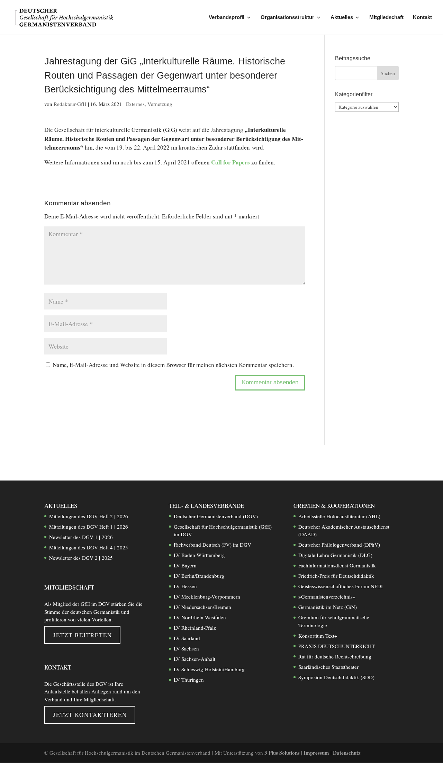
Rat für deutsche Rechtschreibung (334, 656)
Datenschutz (347, 752)
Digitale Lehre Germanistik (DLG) (335, 554)
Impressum (317, 752)
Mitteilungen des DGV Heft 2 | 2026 (88, 516)
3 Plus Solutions (282, 752)
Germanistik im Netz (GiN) (327, 606)
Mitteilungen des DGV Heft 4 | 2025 (88, 547)
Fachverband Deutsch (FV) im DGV (212, 544)
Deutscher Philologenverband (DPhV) (339, 544)
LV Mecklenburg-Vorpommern (207, 596)
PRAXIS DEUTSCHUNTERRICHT (336, 646)
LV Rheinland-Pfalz (195, 627)
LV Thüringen (189, 679)
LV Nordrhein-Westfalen (200, 617)
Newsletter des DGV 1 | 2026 (81, 536)
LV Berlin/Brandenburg (199, 575)
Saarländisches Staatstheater (328, 666)
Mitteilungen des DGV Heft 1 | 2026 (88, 526)
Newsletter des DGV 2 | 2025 (81, 557)
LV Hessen (185, 586)
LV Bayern (185, 565)
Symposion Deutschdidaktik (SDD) (336, 677)
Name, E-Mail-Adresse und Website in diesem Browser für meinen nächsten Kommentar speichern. (173, 365)
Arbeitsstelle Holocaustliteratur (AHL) (339, 516)
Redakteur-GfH (70, 103)
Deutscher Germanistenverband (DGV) (216, 516)
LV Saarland (187, 638)
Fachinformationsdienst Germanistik (337, 565)
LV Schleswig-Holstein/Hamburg (209, 669)
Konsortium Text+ (317, 635)
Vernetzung (159, 103)
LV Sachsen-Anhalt (194, 658)
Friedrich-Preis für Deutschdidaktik (336, 575)
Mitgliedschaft (386, 17)
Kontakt (422, 17)
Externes (135, 103)
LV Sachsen (186, 648)
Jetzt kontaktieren (90, 715)
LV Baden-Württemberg (199, 554)
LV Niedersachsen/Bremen (202, 606)
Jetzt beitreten (82, 635)
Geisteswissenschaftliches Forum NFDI (340, 586)
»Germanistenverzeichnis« (326, 596)
